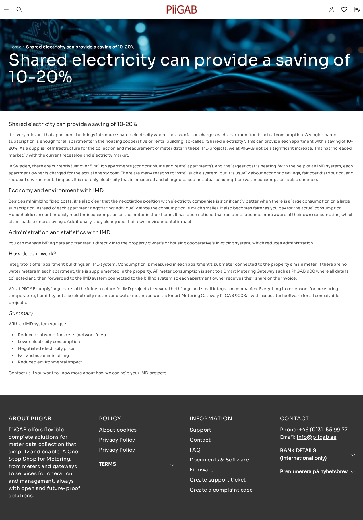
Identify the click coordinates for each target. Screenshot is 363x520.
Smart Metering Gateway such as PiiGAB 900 (269, 271)
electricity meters (91, 295)
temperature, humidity (32, 295)
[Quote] (356, 9)
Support (200, 430)
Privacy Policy (117, 440)
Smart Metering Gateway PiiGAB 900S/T (209, 295)
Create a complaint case (221, 490)
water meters (133, 295)
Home (15, 46)
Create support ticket (218, 480)
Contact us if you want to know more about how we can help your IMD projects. (88, 372)
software (293, 295)
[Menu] (6, 9)
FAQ (195, 450)
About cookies (118, 430)
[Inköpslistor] (344, 9)
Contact (200, 440)
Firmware (202, 470)
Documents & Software (219, 460)
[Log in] (331, 9)
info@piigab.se (316, 437)
